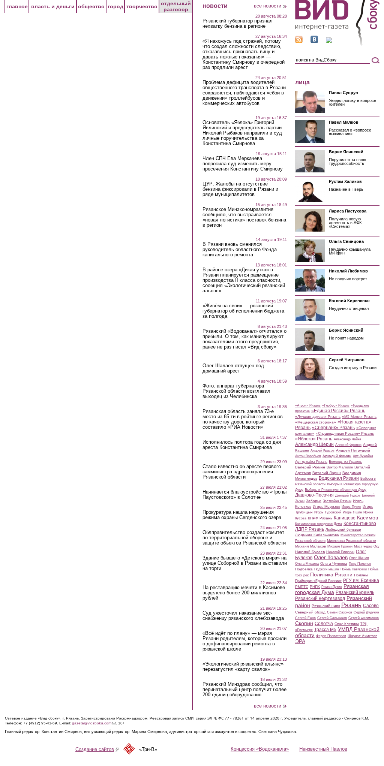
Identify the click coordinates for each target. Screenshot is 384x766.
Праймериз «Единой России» (318, 581)
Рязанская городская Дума (332, 589)
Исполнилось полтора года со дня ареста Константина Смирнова (241, 445)
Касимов (367, 518)
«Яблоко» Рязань (313, 438)
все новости (267, 6)
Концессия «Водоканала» (260, 749)
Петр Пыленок (360, 564)
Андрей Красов (322, 450)
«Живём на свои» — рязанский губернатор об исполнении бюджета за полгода (243, 311)
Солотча (324, 623)
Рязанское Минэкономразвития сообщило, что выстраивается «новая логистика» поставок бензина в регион (244, 217)
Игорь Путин (351, 507)
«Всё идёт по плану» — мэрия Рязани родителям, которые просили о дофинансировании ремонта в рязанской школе (244, 641)
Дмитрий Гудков (347, 495)
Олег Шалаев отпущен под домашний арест (233, 368)
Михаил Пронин (339, 546)
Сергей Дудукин (366, 612)
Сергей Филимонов (363, 618)
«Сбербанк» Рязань (333, 427)
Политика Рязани (331, 574)
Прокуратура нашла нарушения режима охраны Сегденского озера (241, 515)
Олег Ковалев (331, 557)
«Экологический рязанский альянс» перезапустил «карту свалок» (243, 666)
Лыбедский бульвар (343, 529)
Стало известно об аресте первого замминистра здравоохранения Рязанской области (241, 472)
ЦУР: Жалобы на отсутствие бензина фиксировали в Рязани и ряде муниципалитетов (240, 189)
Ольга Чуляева (333, 563)
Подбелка (304, 569)
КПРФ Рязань (320, 518)
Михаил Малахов (310, 546)
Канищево (345, 518)
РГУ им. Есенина (361, 580)
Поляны (361, 575)
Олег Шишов (359, 558)
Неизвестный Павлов (323, 749)
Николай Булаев (310, 552)
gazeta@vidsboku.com (94, 723)
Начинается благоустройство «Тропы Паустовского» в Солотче (244, 494)
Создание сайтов (96, 749)
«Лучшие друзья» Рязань (317, 416)
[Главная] (337, 44)
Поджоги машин (326, 569)
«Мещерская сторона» (315, 422)
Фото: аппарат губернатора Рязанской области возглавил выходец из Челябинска (236, 391)
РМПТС (301, 587)
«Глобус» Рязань (336, 405)
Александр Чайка (347, 439)
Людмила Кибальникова (317, 535)
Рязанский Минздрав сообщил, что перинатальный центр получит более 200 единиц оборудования (244, 689)
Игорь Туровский (327, 512)
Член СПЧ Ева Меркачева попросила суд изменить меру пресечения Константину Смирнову (242, 164)
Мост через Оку (367, 546)
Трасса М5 (325, 629)
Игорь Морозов (326, 506)
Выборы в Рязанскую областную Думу (335, 490)
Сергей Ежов (305, 618)
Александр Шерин (314, 444)
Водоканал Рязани (339, 478)
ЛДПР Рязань (309, 529)
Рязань (351, 605)
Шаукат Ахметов (362, 636)
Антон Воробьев (308, 456)
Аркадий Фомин (336, 456)
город (115, 6)
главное (17, 6)
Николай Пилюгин (340, 552)
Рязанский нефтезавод (320, 598)
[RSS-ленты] (299, 41)
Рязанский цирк (326, 606)
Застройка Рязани (337, 501)
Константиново (360, 523)
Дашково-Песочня (314, 495)
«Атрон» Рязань (308, 405)
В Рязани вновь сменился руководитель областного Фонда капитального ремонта (239, 249)
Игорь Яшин (352, 512)
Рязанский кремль (355, 592)
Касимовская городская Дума (318, 524)
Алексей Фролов (348, 445)
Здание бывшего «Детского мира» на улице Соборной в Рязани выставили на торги (244, 563)
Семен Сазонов (339, 612)
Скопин (304, 623)
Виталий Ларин (326, 473)
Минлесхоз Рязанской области (351, 541)
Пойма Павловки (353, 569)
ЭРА (300, 641)
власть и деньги (53, 6)
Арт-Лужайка (363, 456)
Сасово (371, 605)
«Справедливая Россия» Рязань (345, 433)
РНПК (315, 587)
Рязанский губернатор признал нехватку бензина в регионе (237, 23)
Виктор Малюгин (340, 467)
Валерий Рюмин (310, 467)
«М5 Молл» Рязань (359, 416)
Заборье (313, 501)
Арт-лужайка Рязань (311, 462)
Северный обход (310, 612)
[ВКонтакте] (314, 41)
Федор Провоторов (331, 636)
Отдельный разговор (176, 6)
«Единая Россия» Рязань (338, 410)
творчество (142, 6)
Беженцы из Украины (345, 462)
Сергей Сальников (332, 618)
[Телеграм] (329, 41)
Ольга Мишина (307, 564)
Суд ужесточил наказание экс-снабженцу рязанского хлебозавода (243, 615)
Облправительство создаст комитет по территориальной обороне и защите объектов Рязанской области (244, 538)
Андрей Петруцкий (353, 450)
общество (91, 6)
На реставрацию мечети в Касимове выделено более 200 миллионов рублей (243, 593)
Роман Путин (331, 587)
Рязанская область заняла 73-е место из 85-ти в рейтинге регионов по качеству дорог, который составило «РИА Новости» (242, 419)
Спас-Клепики (346, 624)
